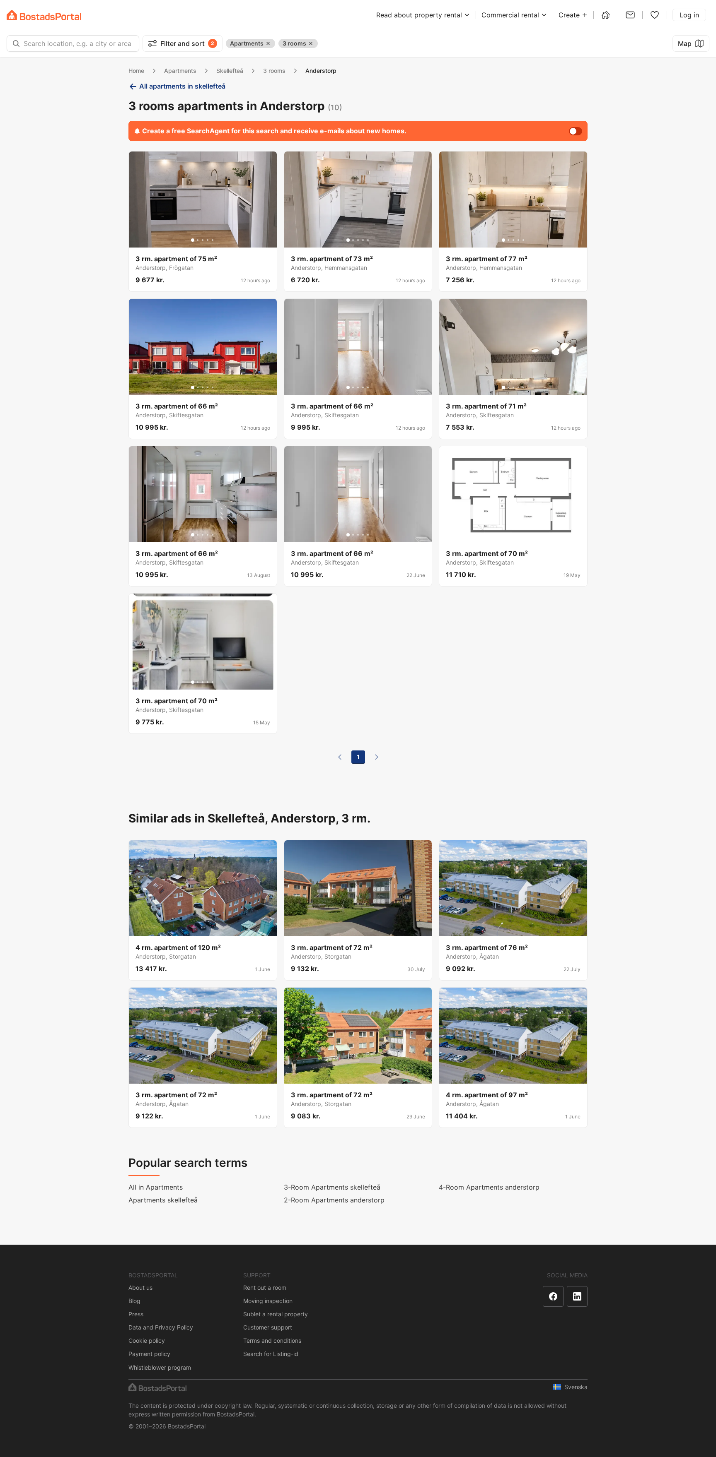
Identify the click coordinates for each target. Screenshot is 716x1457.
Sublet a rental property (275, 1314)
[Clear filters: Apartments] (268, 43)
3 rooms (274, 70)
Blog (134, 1300)
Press (135, 1314)
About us (140, 1287)
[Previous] (339, 757)
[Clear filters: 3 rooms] (311, 43)
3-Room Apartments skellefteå (332, 1187)
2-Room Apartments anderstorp (334, 1200)
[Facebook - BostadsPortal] (553, 1296)
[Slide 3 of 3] (518, 534)
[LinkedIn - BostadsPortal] (577, 1296)
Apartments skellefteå (163, 1200)
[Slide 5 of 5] (212, 240)
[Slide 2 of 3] (513, 534)
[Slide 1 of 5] (192, 240)
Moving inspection (268, 1300)
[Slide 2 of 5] (197, 240)
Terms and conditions (272, 1340)
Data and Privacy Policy (160, 1327)
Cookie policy (146, 1340)
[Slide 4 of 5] (207, 240)
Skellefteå (229, 70)
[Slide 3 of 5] (202, 240)
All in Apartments (155, 1187)
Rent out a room (264, 1287)
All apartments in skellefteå (182, 86)
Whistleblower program (159, 1367)
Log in (689, 15)
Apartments (180, 70)
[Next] (376, 757)
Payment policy (149, 1353)
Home (136, 70)
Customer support (267, 1327)
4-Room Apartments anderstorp (489, 1187)
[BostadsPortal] (44, 15)
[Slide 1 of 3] (508, 534)
